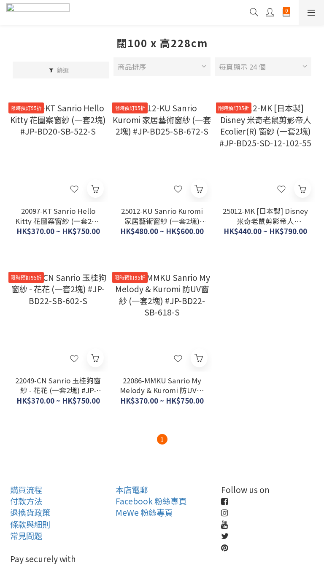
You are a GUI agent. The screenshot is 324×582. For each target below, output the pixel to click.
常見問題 (26, 536)
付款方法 (26, 501)
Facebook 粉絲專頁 (151, 501)
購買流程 (26, 490)
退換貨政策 (30, 512)
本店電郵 (132, 490)
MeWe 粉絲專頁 (144, 512)
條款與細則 (30, 524)
